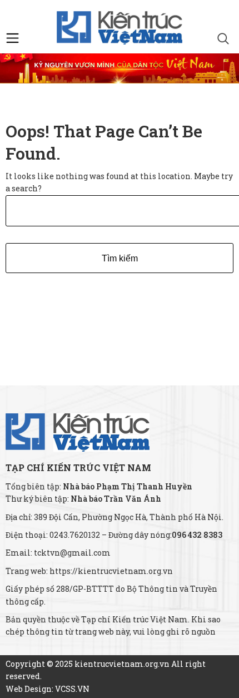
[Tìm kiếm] (223, 40)
